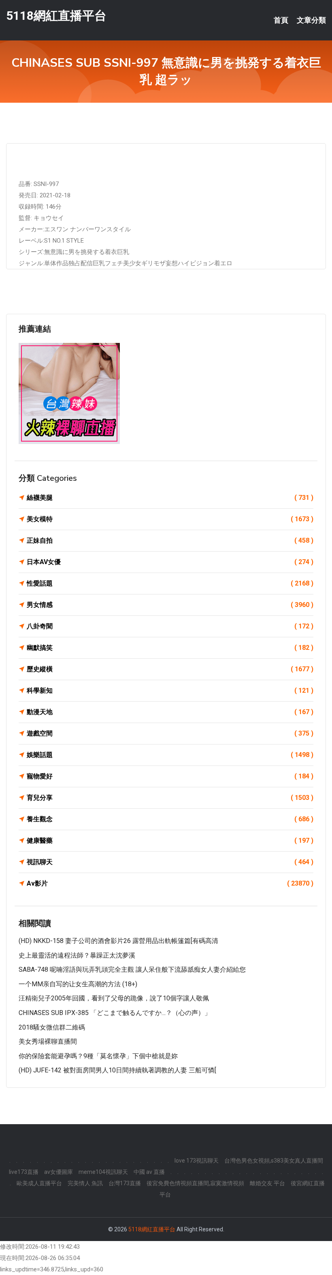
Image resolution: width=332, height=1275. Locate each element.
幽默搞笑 (170, 647)
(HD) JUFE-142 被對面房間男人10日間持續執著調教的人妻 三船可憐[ (117, 1070)
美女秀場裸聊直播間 (48, 1041)
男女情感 (170, 605)
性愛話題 (170, 583)
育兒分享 (170, 797)
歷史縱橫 (170, 669)
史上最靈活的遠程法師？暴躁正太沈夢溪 (77, 955)
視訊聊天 (170, 862)
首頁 (281, 20)
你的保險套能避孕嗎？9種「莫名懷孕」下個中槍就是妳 (98, 1056)
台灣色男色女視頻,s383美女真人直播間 (273, 1160)
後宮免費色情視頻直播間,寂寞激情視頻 (195, 1183)
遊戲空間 (170, 733)
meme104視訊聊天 (103, 1172)
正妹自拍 (170, 540)
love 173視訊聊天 (197, 1160)
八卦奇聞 (170, 626)
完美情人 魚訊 (85, 1183)
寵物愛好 (170, 776)
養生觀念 (170, 819)
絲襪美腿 (170, 497)
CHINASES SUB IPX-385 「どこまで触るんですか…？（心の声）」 (115, 1013)
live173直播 (23, 1172)
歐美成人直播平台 (39, 1183)
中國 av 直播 (149, 1172)
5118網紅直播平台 (56, 15)
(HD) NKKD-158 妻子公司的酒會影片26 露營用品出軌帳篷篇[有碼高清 (118, 941)
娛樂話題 (170, 755)
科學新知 (170, 690)
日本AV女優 (170, 562)
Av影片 (170, 883)
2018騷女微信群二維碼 (52, 1027)
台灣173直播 (125, 1183)
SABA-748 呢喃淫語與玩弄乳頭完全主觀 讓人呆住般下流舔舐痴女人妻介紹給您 (132, 969)
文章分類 (311, 20)
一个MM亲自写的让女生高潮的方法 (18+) (78, 984)
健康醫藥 (170, 840)
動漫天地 (170, 712)
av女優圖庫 (58, 1172)
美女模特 (170, 519)
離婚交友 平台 (267, 1183)
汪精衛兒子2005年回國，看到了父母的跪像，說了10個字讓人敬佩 (114, 998)
